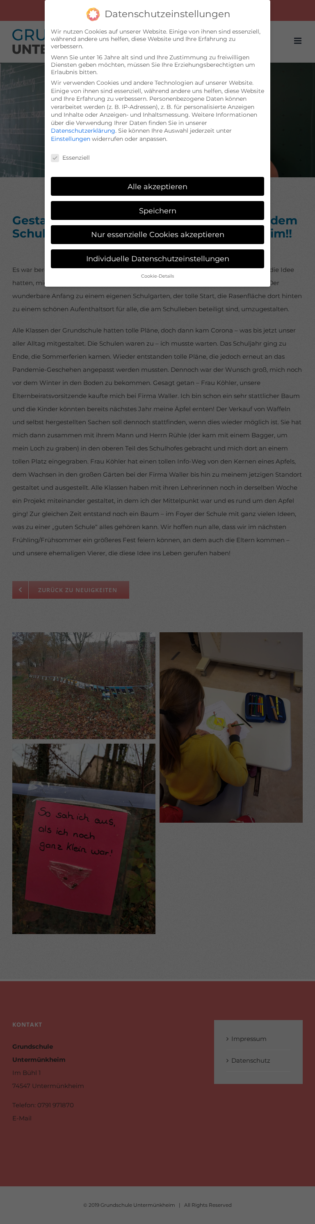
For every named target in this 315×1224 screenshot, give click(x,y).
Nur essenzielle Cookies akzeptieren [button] (157, 234)
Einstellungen (70, 139)
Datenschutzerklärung (83, 130)
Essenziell (76, 157)
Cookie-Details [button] (157, 276)
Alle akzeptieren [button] (157, 186)
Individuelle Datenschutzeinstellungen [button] (157, 258)
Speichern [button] (157, 210)
